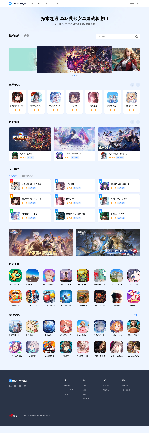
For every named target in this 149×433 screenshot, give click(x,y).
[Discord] (15, 386)
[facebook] (10, 386)
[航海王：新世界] (74, 59)
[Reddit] (24, 386)
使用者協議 (126, 390)
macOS (66, 394)
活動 (84, 394)
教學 (84, 390)
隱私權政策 (126, 385)
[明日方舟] (108, 242)
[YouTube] (20, 386)
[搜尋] (136, 36)
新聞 (84, 385)
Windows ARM (69, 390)
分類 (26, 35)
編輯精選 (14, 35)
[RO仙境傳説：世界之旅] (41, 242)
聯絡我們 (106, 385)
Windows (67, 385)
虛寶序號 (86, 398)
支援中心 (106, 390)
